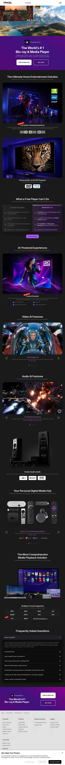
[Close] (62, 753)
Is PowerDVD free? (10, 651)
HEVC (26, 614)
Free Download (24, 62)
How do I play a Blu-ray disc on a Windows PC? (17, 661)
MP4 (12, 611)
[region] (32, 757)
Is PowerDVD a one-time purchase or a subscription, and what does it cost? (24, 670)
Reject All (42, 762)
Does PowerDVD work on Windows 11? (15, 656)
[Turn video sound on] (59, 411)
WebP (26, 618)
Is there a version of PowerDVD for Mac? (15, 679)
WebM (12, 614)
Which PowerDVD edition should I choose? (16, 665)
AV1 (9, 618)
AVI (53, 611)
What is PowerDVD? (10, 637)
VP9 (52, 614)
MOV (39, 611)
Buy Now (41, 62)
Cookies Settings (30, 762)
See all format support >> (40, 618)
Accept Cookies (55, 762)
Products (28, 3)
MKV (25, 611)
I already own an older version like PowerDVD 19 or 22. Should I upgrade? (24, 674)
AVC (39, 614)
